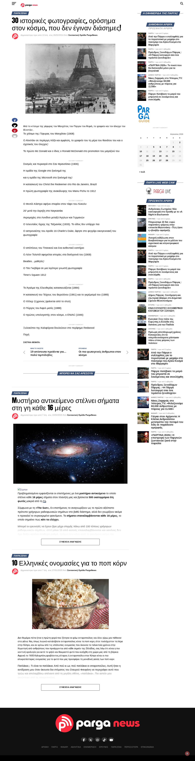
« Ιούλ (142, 172)
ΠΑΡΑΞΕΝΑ (116, 747)
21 (167, 156)
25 (147, 160)
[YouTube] (111, 739)
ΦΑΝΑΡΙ (64, 747)
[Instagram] (97, 739)
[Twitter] (91, 739)
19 (154, 156)
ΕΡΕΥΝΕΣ (103, 747)
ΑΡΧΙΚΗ (45, 747)
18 (147, 156)
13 (160, 151)
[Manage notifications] (187, 753)
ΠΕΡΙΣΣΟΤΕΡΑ (131, 747)
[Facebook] (84, 739)
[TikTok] (104, 739)
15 (173, 151)
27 (160, 160)
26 (154, 160)
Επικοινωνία (147, 747)
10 (141, 151)
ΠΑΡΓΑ (54, 747)
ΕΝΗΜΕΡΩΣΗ (90, 747)
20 (160, 156)
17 (141, 156)
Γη (44, 501)
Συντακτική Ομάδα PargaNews (83, 35)
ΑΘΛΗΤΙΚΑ (76, 747)
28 (167, 160)
